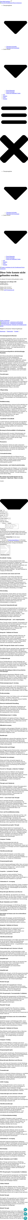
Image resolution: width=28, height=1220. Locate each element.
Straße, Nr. (3, 515)
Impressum (2, 331)
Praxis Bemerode (10, 90)
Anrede (2, 481)
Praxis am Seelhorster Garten (13, 93)
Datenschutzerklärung (13, 540)
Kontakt (5, 98)
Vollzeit (4, 523)
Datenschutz (10, 331)
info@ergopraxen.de (9, 290)
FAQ (4, 97)
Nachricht (2, 528)
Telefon (2, 520)
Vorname (2, 512)
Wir (4, 94)
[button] (14, 135)
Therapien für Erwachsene (12, 48)
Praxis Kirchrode (10, 92)
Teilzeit (9, 523)
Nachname (3, 513)
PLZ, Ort (2, 516)
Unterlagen (3, 537)
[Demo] (25, 1209)
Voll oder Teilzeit (4, 521)
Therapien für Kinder (11, 46)
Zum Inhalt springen (5, 1)
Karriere (5, 96)
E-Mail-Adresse (4, 518)
